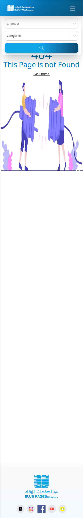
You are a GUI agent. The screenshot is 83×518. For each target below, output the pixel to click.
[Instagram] (31, 509)
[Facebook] (41, 509)
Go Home (41, 73)
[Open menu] (72, 8)
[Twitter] (21, 509)
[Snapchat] (62, 509)
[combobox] (7, 24)
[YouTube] (52, 509)
